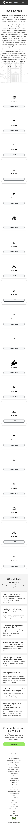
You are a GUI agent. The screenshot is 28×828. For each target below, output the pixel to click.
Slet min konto (14, 806)
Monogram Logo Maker (14, 769)
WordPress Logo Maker (14, 771)
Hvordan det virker (14, 798)
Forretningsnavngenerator (14, 760)
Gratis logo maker (14, 758)
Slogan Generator (14, 767)
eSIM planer (14, 782)
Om (14, 811)
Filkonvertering (14, 778)
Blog (14, 804)
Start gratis (14, 744)
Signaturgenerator (14, 780)
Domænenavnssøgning (14, 791)
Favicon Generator (14, 762)
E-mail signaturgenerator (14, 787)
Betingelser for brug (14, 809)
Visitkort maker (14, 784)
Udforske (14, 776)
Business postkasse (14, 793)
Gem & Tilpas (14, 106)
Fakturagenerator (14, 789)
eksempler (14, 802)
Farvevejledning (14, 773)
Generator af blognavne (14, 765)
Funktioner (14, 800)
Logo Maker (14, 756)
